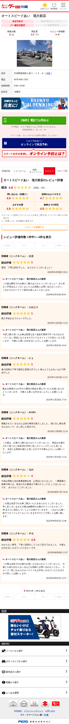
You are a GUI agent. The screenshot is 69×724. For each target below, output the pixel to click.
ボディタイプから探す (16, 661)
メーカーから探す (14, 651)
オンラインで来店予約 (34, 143)
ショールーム (19, 171)
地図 (48, 73)
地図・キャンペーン (35, 170)
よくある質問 (12, 693)
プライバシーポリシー (33, 711)
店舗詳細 (6, 171)
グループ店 (62, 171)
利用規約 (18, 711)
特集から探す (12, 682)
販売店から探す (13, 672)
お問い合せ (50, 711)
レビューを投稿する (34, 227)
